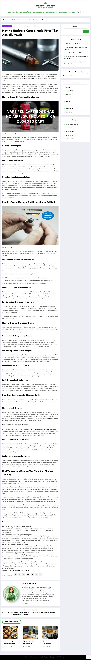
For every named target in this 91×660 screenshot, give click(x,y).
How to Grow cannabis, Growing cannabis (18, 570)
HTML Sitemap (61, 657)
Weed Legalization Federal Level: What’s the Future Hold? (75, 48)
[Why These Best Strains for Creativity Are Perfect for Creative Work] (30, 632)
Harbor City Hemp (13, 133)
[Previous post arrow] (3, 612)
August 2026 (69, 87)
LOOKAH (11, 247)
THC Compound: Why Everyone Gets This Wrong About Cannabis (75, 63)
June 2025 (68, 94)
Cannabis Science (38, 12)
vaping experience (46, 328)
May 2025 (68, 98)
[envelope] (28, 574)
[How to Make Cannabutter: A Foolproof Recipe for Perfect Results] (50, 632)
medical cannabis (48, 76)
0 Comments (38, 26)
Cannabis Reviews (51, 12)
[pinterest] (32, 574)
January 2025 (69, 112)
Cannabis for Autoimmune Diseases (43, 612)
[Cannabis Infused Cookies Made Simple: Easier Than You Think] (10, 632)
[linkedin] (23, 574)
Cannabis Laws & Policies (67, 12)
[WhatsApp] (36, 574)
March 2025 (69, 105)
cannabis (23, 76)
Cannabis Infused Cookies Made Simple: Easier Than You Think (9, 643)
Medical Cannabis (12, 12)
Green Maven (18, 26)
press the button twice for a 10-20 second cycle (40, 266)
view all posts (26, 604)
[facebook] (15, 574)
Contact (52, 657)
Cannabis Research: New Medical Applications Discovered (18, 613)
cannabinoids (49, 418)
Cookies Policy (43, 657)
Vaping (48, 74)
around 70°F (23, 412)
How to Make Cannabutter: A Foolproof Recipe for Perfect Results (48, 643)
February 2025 (69, 108)
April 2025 (68, 101)
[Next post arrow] (58, 612)
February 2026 (69, 91)
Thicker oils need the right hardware (39, 429)
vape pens (50, 344)
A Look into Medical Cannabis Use (74, 53)
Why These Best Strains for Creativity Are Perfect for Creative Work (29, 643)
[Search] (78, 12)
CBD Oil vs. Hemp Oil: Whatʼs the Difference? (77, 44)
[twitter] (19, 574)
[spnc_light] (83, 12)
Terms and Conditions (31, 657)
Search (76, 27)
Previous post (25, 610)
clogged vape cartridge (29, 78)
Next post (34, 610)
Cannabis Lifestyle (25, 12)
